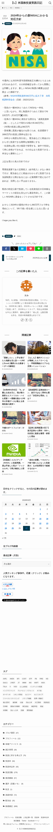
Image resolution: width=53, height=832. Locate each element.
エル (26, 295)
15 (40, 519)
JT (18, 683)
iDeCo (5, 683)
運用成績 (30, 710)
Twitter (24, 821)
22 (40, 523)
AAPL (5, 679)
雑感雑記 (8, 23)
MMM (24, 683)
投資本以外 (11, 767)
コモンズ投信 (17, 694)
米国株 (5, 710)
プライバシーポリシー (42, 824)
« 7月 (4, 538)
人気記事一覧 (28, 817)
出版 (21, 702)
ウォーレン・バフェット (26, 690)
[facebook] (26, 320)
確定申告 (34, 706)
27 (26, 528)
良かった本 (14, 710)
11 (13, 519)
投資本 (10, 761)
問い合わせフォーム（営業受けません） (17, 824)
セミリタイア (38, 694)
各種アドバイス (13, 744)
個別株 (15, 702)
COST (24, 679)
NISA (19, 236)
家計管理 (11, 750)
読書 (22, 710)
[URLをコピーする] (47, 248)
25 (13, 528)
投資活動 (11, 772)
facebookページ (33, 821)
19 (20, 523)
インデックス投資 (36, 687)
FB (36, 679)
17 (6, 523)
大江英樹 (38, 702)
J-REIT (12, 683)
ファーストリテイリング (11, 698)
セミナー (28, 694)
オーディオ (6, 694)
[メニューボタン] (3, 3)
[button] (6, 248)
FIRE (41, 679)
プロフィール (12, 738)
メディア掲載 (26, 698)
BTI (18, 679)
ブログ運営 (11, 733)
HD (47, 679)
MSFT (36, 683)
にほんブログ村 (8, 589)
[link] (22, 320)
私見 (8, 789)
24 (6, 528)
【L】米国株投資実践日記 (26, 3)
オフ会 (39, 690)
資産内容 (11, 795)
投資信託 (47, 702)
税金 (41, 706)
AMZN (12, 679)
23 (47, 523)
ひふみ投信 (23, 687)
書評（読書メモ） (14, 784)
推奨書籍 (11, 778)
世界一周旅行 (38, 698)
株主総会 (25, 706)
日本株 (5, 706)
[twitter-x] (30, 320)
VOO (15, 687)
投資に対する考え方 (15, 755)
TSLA (5, 687)
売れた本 (29, 702)
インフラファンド (9, 690)
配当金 (10, 800)
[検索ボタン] (50, 3)
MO (30, 683)
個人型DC (6, 702)
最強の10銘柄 (15, 706)
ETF (30, 679)
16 (47, 519)
